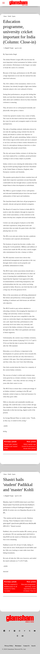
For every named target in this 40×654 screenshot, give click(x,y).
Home (5, 16)
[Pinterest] (25, 631)
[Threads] (17, 636)
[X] (30, 631)
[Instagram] (19, 631)
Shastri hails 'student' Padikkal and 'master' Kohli (11, 446)
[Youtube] (35, 631)
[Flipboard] (14, 631)
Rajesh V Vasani (9, 48)
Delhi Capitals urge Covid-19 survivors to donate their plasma (29, 446)
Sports (13, 16)
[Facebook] (9, 631)
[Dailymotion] (4, 631)
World (9, 16)
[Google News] (23, 636)
